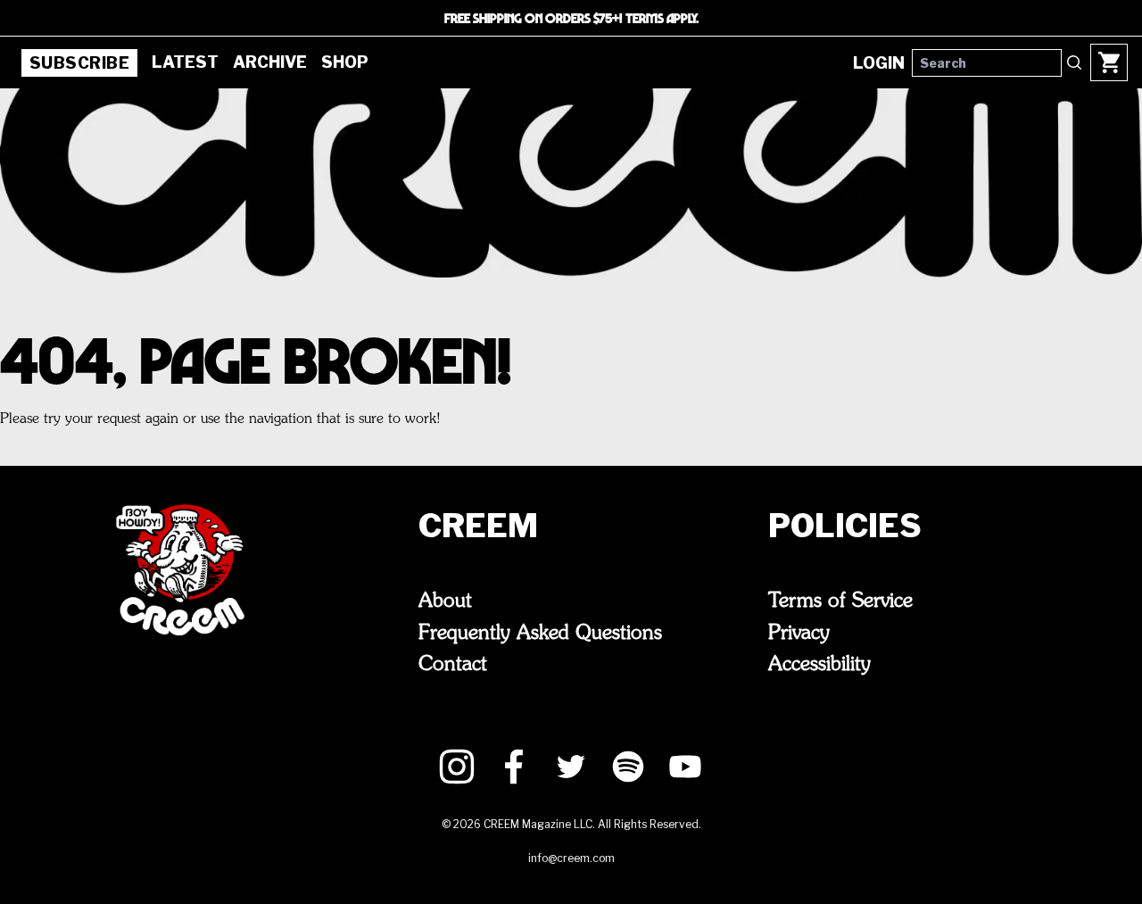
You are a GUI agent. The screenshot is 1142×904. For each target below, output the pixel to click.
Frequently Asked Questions (540, 633)
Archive (270, 62)
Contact (452, 665)
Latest (185, 62)
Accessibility (819, 665)
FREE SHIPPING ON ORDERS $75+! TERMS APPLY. (571, 18)
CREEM (478, 525)
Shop (344, 62)
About (445, 601)
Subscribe (79, 63)
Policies (845, 525)
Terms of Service (840, 601)
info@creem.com (571, 858)
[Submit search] (1074, 62)
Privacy (799, 633)
